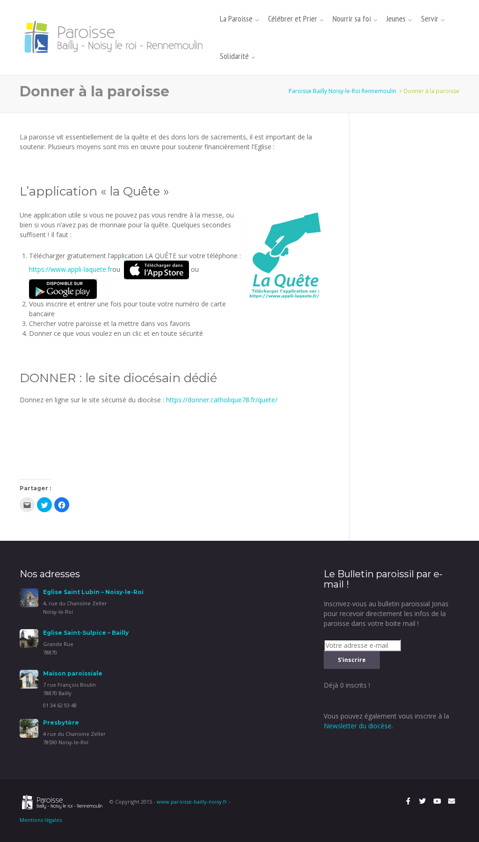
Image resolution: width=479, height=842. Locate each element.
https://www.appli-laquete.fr (70, 269)
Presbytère (61, 722)
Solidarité (234, 56)
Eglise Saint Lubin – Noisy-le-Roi (93, 591)
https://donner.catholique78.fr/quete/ (221, 399)
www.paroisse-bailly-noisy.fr (192, 801)
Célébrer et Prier (292, 18)
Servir (429, 18)
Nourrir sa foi (352, 18)
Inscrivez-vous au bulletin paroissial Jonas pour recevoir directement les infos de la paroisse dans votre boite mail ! (386, 613)
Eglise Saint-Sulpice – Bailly (86, 632)
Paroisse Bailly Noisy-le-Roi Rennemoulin (342, 91)
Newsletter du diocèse (358, 725)
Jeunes (396, 18)
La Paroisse (236, 18)
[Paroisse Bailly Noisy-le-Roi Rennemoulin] (116, 36)
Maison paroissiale (72, 673)
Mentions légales (41, 819)
